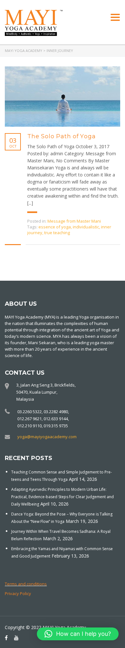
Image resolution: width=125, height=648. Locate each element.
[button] (78, 633)
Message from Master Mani (74, 221)
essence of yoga (54, 227)
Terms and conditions (26, 584)
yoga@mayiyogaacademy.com (47, 436)
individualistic (86, 227)
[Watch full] (62, 96)
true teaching (57, 232)
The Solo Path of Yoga (61, 136)
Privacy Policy (18, 593)
